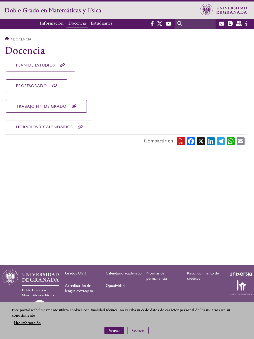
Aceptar (114, 330)
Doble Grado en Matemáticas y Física (53, 10)
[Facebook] (191, 140)
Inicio (7, 39)
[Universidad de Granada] (223, 10)
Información (52, 23)
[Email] (241, 140)
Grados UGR (75, 273)
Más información (27, 322)
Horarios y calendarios (44, 127)
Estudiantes (101, 23)
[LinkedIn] (211, 140)
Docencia (77, 23)
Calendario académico (124, 273)
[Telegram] (221, 140)
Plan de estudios (35, 65)
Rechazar (137, 330)
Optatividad (115, 285)
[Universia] (241, 273)
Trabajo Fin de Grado (41, 106)
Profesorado (31, 85)
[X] (201, 140)
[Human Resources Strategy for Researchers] (241, 287)
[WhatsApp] (231, 140)
